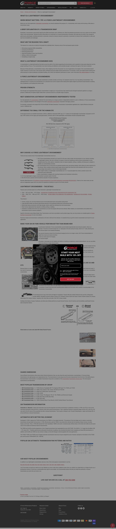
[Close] (81, 246)
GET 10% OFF (70, 279)
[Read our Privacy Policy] (80, 274)
